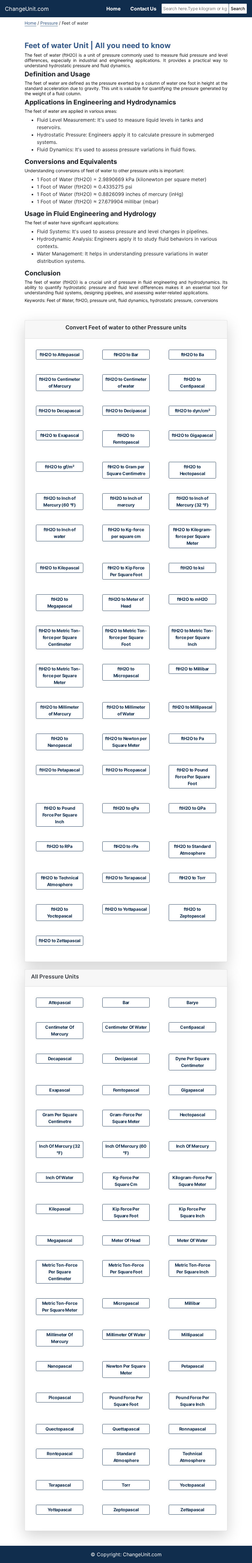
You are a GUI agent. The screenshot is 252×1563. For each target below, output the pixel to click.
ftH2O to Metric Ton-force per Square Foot (126, 637)
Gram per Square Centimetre (59, 1118)
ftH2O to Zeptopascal (192, 912)
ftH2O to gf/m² (59, 466)
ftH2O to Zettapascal (60, 940)
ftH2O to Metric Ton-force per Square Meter (60, 675)
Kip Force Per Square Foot (125, 1212)
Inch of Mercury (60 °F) (126, 1149)
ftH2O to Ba (192, 354)
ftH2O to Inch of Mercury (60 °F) (59, 501)
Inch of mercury (192, 1146)
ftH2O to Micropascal (126, 672)
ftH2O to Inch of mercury (126, 501)
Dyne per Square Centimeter (192, 1062)
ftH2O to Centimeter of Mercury (59, 383)
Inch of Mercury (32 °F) (59, 1149)
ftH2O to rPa (126, 846)
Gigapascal (192, 1090)
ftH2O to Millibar (192, 668)
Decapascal (60, 1058)
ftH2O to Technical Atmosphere (59, 881)
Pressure (49, 23)
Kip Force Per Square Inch (192, 1212)
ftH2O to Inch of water (60, 533)
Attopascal (60, 1002)
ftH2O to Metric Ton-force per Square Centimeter (60, 637)
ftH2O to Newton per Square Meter (126, 742)
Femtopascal (126, 1090)
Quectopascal (59, 1428)
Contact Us (143, 9)
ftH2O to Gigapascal (192, 435)
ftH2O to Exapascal (59, 435)
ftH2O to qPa (126, 808)
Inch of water (59, 1177)
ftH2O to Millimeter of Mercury (59, 710)
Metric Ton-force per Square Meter (59, 1306)
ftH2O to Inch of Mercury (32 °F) (192, 501)
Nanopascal (60, 1366)
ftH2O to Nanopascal (60, 742)
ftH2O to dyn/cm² (192, 410)
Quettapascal (126, 1428)
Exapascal (59, 1090)
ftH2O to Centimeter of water (125, 383)
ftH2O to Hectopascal (192, 470)
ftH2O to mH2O (192, 599)
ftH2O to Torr (192, 877)
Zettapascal (192, 1509)
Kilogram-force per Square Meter (192, 1181)
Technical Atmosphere (192, 1457)
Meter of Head (126, 1240)
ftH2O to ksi (192, 567)
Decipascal (126, 1058)
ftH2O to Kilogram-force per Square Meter (192, 536)
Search (238, 8)
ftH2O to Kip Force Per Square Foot (126, 571)
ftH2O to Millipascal (192, 707)
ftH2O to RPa (59, 846)
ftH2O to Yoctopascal (59, 912)
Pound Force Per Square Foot (126, 1401)
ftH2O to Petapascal (59, 769)
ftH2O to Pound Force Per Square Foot (192, 776)
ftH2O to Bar (126, 354)
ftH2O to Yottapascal (126, 909)
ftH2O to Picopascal (126, 769)
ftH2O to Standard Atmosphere (192, 850)
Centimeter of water (126, 1027)
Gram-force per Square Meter (126, 1118)
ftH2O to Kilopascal (59, 567)
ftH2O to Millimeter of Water (126, 710)
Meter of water (192, 1240)
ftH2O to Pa (192, 738)
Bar (126, 1002)
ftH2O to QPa (192, 808)
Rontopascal (60, 1453)
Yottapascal (60, 1509)
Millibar (192, 1303)
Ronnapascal (192, 1428)
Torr (126, 1485)
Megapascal (59, 1240)
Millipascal (192, 1334)
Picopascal (60, 1397)
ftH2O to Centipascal (192, 383)
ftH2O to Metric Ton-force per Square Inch (192, 637)
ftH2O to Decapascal (59, 410)
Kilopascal (59, 1208)
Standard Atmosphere (126, 1457)
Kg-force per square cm (126, 1181)
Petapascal (192, 1366)
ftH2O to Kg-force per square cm (126, 533)
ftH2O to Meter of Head (125, 602)
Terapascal (60, 1485)
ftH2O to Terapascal (126, 877)
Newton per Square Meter (125, 1369)
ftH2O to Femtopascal (126, 439)
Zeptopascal (126, 1509)
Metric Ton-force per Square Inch (192, 1268)
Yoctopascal (192, 1485)
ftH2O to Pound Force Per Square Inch (59, 814)
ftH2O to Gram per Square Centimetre (126, 470)
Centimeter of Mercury (59, 1030)
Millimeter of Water (126, 1334)
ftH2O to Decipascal (126, 410)
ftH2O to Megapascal (59, 602)
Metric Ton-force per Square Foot (126, 1268)
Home (113, 9)
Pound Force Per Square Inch (192, 1401)
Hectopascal (192, 1114)
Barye (192, 1002)
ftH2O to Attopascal (60, 354)
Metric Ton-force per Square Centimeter (59, 1271)
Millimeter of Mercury (59, 1338)
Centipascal (192, 1027)
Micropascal (126, 1303)
